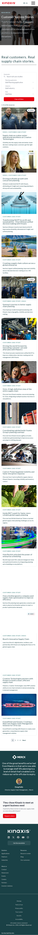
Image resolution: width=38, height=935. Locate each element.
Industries (4, 860)
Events (3, 876)
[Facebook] (18, 837)
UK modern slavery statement (19, 923)
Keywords (7, 74)
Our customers (25, 860)
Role (6, 92)
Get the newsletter (19, 843)
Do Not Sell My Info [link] (7, 933)
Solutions (4, 850)
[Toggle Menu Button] (33, 3)
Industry (7, 86)
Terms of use (19, 904)
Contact (4, 869)
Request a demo (10, 816)
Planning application (11, 80)
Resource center (25, 853)
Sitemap (19, 901)
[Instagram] (28, 837)
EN (27, 3)
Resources (23, 850)
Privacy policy (19, 908)
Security (19, 915)
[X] (13, 837)
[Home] (19, 831)
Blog (22, 857)
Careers (3, 879)
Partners (4, 882)
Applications (5, 853)
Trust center (19, 912)
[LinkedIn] (9, 837)
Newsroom (5, 873)
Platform (4, 857)
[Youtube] (23, 837)
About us (4, 866)
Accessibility (19, 919)
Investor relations (7, 886)
